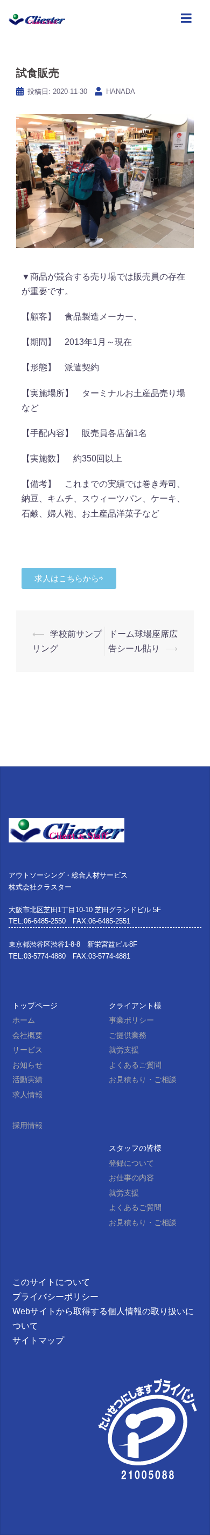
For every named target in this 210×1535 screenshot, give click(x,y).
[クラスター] (36, 18)
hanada (120, 91)
